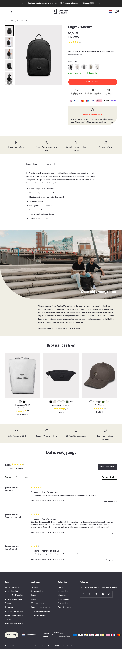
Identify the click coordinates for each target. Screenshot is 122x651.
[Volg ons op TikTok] (109, 594)
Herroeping (11, 635)
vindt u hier (72, 646)
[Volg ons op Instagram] (89, 594)
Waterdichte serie (65, 607)
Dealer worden (37, 591)
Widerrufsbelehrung (39, 603)
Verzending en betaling (14, 611)
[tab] (109, 478)
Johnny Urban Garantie (14, 615)
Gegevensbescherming (40, 611)
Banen (33, 595)
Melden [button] (57, 500)
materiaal (50, 164)
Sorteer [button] (8, 477)
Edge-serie (62, 595)
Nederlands (31, 635)
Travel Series (63, 587)
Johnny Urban (10, 21)
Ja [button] (53, 500)
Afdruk (33, 599)
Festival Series (63, 599)
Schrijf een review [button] (107, 466)
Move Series (63, 603)
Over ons (34, 587)
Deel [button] (62, 500)
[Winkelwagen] (116, 12)
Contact (8, 603)
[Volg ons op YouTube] (102, 594)
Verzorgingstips (11, 591)
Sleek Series (63, 591)
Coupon (8, 619)
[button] (9, 30)
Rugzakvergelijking (12, 587)
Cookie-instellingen (38, 615)
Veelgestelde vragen (13, 599)
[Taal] (110, 11)
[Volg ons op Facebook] (83, 594)
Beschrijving (32, 164)
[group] (17, 465)
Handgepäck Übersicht (14, 595)
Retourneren (10, 607)
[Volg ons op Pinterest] (96, 594)
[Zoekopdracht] (11, 12)
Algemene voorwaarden (40, 607)
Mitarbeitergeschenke (14, 623)
